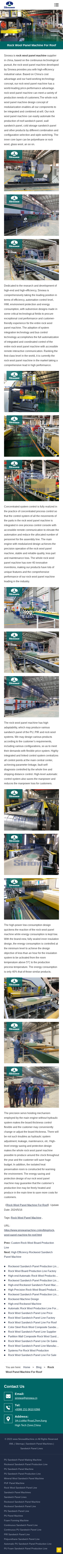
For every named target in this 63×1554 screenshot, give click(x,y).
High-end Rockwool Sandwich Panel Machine (34, 1285)
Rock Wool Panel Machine (26, 1217)
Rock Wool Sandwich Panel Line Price (30, 1313)
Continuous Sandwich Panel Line (21, 1525)
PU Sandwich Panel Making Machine (23, 1459)
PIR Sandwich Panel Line (17, 1534)
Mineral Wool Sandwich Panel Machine (24, 1478)
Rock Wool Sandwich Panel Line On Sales (32, 1341)
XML (11, 1443)
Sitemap (20, 1443)
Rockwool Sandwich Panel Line (20, 1506)
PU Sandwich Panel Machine (18, 1469)
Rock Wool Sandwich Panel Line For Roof (32, 1322)
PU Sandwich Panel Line (16, 1511)
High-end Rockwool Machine (24, 1303)
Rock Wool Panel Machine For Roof (27, 1205)
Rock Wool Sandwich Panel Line (20, 1487)
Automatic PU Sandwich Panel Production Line (28, 1543)
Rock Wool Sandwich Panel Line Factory (31, 1317)
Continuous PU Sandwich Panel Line (22, 1529)
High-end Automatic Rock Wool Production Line (35, 1275)
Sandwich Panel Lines (31, 1448)
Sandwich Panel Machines (39, 1443)
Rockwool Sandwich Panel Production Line (25, 1464)
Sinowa (11, 5)
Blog (39, 1367)
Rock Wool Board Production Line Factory (32, 1271)
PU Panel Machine (13, 1515)
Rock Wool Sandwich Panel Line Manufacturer (35, 1345)
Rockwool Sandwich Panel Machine (22, 1501)
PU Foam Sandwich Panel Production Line (25, 1548)
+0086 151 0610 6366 (27, 1409)
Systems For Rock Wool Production (28, 1350)
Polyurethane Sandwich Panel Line (22, 1539)
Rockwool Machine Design (23, 1299)
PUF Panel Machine (14, 1483)
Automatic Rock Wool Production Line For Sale (35, 1308)
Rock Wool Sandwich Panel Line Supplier (32, 1331)
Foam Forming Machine (16, 1520)
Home (26, 1367)
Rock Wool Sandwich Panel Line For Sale (32, 1355)
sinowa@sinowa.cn (26, 1398)
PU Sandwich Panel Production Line (22, 1473)
